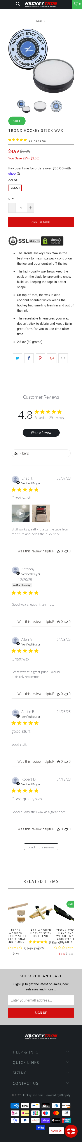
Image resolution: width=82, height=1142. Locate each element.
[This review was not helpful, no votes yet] (66, 551)
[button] (21, 513)
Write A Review (41, 433)
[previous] (12, 928)
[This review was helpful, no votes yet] (58, 551)
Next (39, 21)
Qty (11, 199)
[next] (69, 928)
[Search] (17, 4)
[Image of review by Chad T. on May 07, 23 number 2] (41, 513)
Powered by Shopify (57, 1095)
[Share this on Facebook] (29, 358)
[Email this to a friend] (63, 358)
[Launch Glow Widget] (71, 1131)
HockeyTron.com (33, 1095)
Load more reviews (41, 847)
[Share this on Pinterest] (40, 358)
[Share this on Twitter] (17, 358)
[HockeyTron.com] (41, 4)
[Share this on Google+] (51, 358)
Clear (15, 187)
